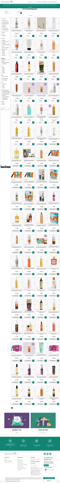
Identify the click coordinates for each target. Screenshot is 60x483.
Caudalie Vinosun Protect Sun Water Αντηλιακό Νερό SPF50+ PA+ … (16, 139)
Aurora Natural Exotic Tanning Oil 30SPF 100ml (54, 269)
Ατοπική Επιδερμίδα (5, 29)
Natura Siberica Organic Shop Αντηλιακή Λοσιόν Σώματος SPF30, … (16, 204)
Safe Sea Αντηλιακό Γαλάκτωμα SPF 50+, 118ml (53, 290)
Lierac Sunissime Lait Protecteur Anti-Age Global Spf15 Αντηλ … (17, 247)
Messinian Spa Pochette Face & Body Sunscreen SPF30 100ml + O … (41, 247)
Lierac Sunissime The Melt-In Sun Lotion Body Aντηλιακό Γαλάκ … (17, 398)
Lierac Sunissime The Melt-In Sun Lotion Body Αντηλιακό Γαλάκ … (17, 377)
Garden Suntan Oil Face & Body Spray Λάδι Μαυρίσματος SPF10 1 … (16, 74)
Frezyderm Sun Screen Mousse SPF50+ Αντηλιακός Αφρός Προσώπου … (41, 117)
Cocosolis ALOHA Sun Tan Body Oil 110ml (29, 290)
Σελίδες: (21, 11)
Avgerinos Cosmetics (5, 47)
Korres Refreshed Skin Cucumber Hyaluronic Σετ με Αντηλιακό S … (41, 204)
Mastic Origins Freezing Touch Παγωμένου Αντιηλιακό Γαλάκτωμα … (16, 269)
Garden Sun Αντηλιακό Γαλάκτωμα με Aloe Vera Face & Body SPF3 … (16, 52)
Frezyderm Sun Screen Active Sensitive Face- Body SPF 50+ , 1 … (53, 377)
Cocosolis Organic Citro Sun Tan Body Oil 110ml (54, 333)
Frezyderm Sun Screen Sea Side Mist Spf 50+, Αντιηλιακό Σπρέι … (17, 30)
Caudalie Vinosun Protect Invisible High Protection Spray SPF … (41, 269)
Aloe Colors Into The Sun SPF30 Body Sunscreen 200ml (41, 95)
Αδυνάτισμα (4, 25)
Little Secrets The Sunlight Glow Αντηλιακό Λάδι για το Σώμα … (54, 74)
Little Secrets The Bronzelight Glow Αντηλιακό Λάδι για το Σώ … (16, 95)
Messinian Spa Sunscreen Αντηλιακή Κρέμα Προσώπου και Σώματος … (54, 398)
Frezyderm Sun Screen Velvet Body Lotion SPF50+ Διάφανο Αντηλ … (53, 139)
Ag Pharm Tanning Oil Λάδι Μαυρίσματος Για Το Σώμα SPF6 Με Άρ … (29, 312)
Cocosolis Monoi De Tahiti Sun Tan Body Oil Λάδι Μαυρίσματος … (29, 117)
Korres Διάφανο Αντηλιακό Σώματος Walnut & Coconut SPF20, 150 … (16, 334)
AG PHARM (5, 40)
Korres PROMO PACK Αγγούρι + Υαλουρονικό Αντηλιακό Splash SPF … (41, 182)
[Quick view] (21, 23)
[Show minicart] (57, 2)
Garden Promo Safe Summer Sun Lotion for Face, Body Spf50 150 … (29, 204)
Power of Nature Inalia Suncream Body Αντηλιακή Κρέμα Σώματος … (53, 95)
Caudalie (5, 50)
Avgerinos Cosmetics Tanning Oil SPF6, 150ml (41, 333)
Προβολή (18, 11)
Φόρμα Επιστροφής (20, 460)
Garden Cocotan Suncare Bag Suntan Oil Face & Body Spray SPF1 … (29, 182)
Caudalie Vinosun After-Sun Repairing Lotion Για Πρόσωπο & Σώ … (41, 355)
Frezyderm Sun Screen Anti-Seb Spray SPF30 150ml (41, 52)
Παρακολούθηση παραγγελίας (49, 444)
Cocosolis (5, 52)
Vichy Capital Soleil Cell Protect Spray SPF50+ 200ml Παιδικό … (41, 160)
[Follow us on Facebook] (45, 454)
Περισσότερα (49, 480)
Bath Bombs (4, 35)
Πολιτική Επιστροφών (20, 467)
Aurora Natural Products (6, 44)
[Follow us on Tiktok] (50, 454)
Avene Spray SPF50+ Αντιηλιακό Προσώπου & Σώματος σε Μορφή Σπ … (29, 269)
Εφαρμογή (5, 167)
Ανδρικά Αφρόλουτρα (5, 23)
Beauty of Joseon (5, 49)
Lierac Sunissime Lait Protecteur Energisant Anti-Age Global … (41, 225)
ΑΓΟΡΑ (15, 35)
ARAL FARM (5, 43)
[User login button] (55, 2)
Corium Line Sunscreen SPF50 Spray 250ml (41, 398)
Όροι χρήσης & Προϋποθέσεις (21, 468)
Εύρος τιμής (3, 107)
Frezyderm (5, 55)
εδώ (19, 479)
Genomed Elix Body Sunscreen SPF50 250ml (41, 312)
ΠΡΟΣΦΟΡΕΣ (30, 7)
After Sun (3, 32)
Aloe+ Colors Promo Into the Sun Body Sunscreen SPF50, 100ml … (54, 355)
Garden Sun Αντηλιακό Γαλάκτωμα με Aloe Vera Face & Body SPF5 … (29, 247)
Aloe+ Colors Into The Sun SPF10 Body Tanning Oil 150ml (29, 95)
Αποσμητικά (4, 26)
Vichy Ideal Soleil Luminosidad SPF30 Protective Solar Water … (17, 225)
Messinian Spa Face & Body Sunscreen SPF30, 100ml (29, 398)
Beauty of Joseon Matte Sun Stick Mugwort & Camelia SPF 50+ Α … (41, 30)
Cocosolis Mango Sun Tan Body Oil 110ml (53, 52)
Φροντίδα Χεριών (5, 20)
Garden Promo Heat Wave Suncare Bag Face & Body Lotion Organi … (53, 160)
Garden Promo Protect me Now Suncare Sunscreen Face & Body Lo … (53, 225)
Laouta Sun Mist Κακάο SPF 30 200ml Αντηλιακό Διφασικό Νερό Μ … (29, 334)
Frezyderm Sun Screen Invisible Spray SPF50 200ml (29, 30)
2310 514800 (39, 1)
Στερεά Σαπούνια (4, 28)
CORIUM (5, 53)
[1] (9, 107)
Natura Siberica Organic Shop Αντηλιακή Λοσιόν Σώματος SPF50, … (53, 204)
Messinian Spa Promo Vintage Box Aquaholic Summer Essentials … (29, 160)
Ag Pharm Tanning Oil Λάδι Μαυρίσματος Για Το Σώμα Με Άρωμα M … (41, 74)
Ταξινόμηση (6, 11)
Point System (19, 469)
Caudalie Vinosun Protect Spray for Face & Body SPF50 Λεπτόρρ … (16, 290)
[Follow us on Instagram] (48, 454)
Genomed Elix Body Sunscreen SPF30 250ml (41, 290)
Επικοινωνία (19, 459)
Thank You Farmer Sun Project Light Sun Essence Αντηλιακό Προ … (53, 30)
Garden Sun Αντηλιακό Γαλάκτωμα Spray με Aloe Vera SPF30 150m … (53, 312)
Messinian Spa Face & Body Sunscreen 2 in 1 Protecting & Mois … (53, 247)
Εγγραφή (46, 465)
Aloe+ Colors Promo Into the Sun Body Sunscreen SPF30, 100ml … (17, 355)
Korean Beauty (50, 1)
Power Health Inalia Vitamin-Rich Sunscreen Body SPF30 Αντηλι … (29, 52)
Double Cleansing (44, 1)
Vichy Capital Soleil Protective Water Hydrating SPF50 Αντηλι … (17, 160)
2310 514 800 (36, 444)
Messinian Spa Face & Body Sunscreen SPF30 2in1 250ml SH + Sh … (29, 225)
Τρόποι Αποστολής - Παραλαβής (22, 464)
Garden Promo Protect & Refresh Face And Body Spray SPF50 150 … (16, 182)
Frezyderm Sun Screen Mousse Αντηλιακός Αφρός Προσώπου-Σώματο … (41, 139)
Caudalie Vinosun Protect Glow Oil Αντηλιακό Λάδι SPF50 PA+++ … (53, 117)
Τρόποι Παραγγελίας (20, 463)
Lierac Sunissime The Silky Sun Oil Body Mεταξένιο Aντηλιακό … (29, 74)
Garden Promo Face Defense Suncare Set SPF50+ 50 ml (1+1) (54, 182)
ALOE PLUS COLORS (5, 41)
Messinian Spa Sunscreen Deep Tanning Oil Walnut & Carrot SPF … (16, 312)
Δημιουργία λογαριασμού (8, 460)
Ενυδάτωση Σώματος (5, 22)
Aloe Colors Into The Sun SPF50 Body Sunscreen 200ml (29, 355)
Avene (5, 46)
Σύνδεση (5, 459)
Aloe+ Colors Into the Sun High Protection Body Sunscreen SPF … (29, 377)
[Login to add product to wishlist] (21, 36)
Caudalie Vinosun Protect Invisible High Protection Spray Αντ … (29, 139)
